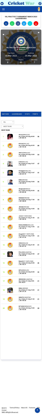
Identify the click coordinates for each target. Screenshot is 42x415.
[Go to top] (37, 410)
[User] (39, 9)
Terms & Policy (14, 407)
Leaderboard (17, 114)
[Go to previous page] (2, 3)
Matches (5, 114)
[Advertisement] (21, 89)
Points (35, 114)
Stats (27, 114)
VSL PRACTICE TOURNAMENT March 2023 (21, 47)
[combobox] (7, 122)
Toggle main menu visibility (4, 9)
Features (32, 407)
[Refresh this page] (39, 3)
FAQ (38, 407)
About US (24, 407)
